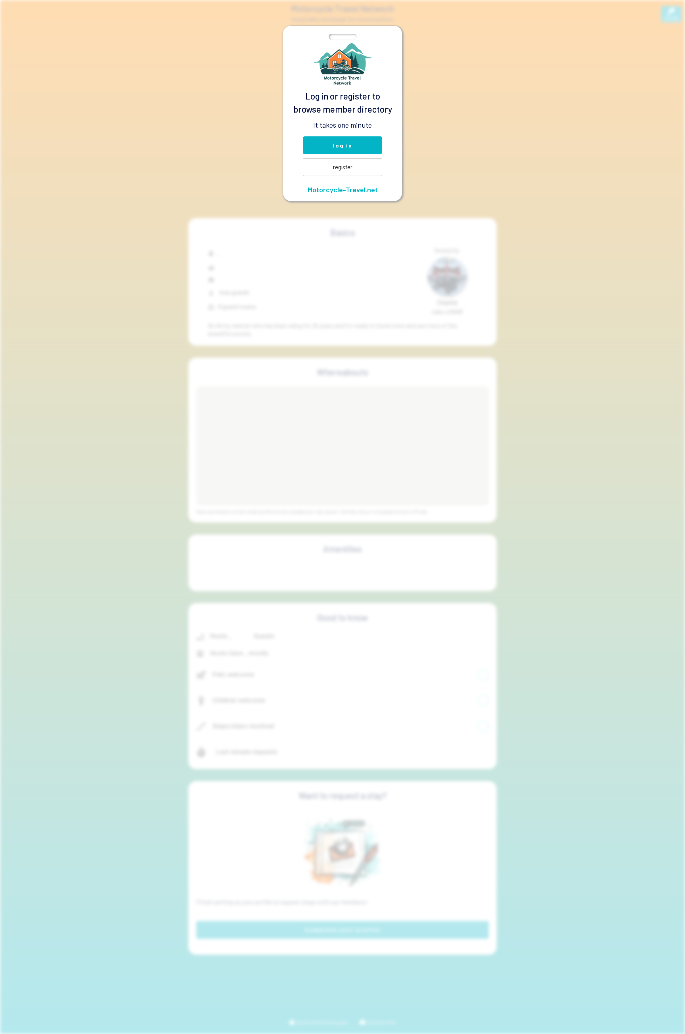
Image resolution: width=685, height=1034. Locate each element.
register (342, 167)
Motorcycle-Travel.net (343, 189)
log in (342, 145)
